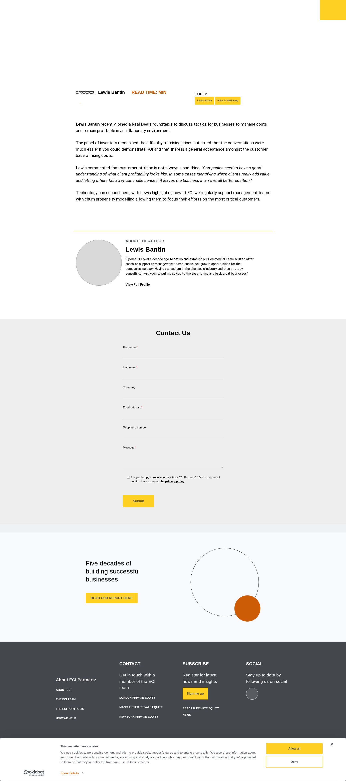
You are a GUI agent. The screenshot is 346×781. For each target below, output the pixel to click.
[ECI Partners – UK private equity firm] (73, 9)
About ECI (63, 689)
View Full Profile (138, 284)
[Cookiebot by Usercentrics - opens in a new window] (33, 773)
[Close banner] (331, 744)
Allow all (294, 748)
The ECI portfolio (70, 708)
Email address (132, 407)
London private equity (137, 697)
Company (129, 387)
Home (333, 10)
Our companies (194, 12)
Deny (294, 761)
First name (130, 347)
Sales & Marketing (227, 100)
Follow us (278, 5)
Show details (69, 773)
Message (129, 447)
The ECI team (66, 699)
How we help (155, 12)
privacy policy (174, 481)
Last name (130, 367)
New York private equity (138, 716)
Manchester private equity (141, 707)
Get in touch (250, 5)
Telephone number (135, 427)
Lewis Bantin (111, 92)
